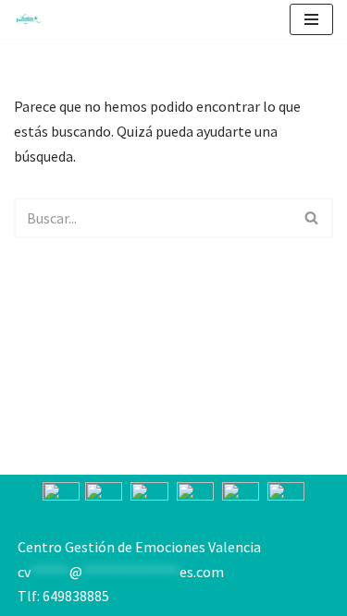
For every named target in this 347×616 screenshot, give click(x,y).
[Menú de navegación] (311, 19)
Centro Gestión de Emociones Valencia (139, 546)
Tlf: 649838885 (63, 595)
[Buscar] (312, 218)
